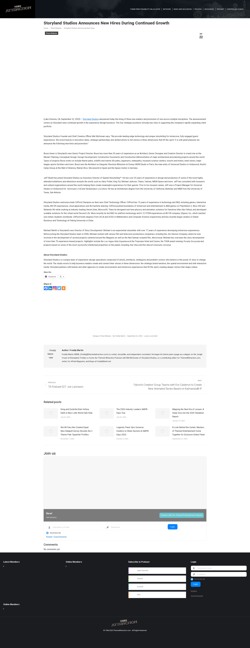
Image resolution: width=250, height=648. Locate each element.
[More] (63, 288)
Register (49, 537)
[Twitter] (59, 288)
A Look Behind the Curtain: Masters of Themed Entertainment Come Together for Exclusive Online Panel (188, 431)
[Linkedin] (50, 288)
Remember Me (55, 533)
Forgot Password (60, 537)
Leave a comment (150, 336)
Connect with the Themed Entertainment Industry (181, 515)
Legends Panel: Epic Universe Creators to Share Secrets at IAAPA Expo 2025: (132, 431)
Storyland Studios (91, 119)
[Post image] (51, 413)
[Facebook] (46, 288)
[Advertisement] (125, 309)
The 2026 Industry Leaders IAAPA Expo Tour (131, 411)
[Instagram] (55, 288)
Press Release (51, 33)
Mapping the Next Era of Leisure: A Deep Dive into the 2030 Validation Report (188, 413)
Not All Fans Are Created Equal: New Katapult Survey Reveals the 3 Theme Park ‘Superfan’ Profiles (76, 431)
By (119, 336)
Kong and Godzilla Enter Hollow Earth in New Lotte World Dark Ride (76, 411)
